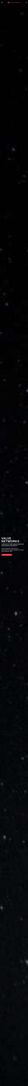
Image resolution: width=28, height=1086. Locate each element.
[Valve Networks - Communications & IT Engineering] (14, 2)
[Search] (26, 2)
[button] (2, 2)
